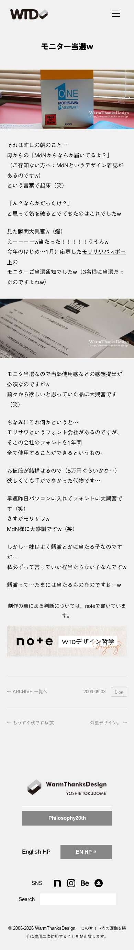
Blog (119, 692)
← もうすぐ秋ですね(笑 (30, 723)
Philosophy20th (67, 818)
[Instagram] (71, 883)
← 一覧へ (27, 691)
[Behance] (85, 883)
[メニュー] (116, 12)
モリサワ (18, 432)
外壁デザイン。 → (108, 723)
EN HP (84, 852)
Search (27, 899)
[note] (57, 883)
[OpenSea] (98, 883)
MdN (40, 155)
